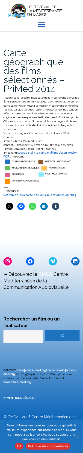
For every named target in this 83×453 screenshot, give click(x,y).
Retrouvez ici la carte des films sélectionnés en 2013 (39, 195)
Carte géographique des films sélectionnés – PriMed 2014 (34, 70)
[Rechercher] (62, 335)
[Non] (77, 436)
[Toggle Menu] (41, 24)
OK (19, 446)
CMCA (45, 274)
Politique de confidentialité (48, 446)
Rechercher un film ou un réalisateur (31, 322)
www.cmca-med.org (17, 382)
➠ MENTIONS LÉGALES (19, 398)
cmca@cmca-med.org (31, 370)
